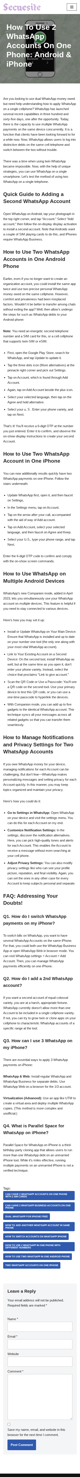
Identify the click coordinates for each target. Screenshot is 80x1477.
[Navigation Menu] (72, 7)
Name (12, 1319)
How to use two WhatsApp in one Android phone (37, 1256)
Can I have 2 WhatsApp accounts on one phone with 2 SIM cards (36, 1195)
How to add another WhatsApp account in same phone (37, 1226)
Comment (15, 1371)
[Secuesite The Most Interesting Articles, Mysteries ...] (22, 7)
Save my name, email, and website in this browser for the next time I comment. (36, 1432)
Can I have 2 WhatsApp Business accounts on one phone (38, 1206)
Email (12, 1336)
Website (13, 1354)
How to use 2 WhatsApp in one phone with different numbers (32, 1246)
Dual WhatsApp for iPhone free (26, 1216)
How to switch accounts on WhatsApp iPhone (36, 1236)
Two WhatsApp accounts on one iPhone (31, 1265)
